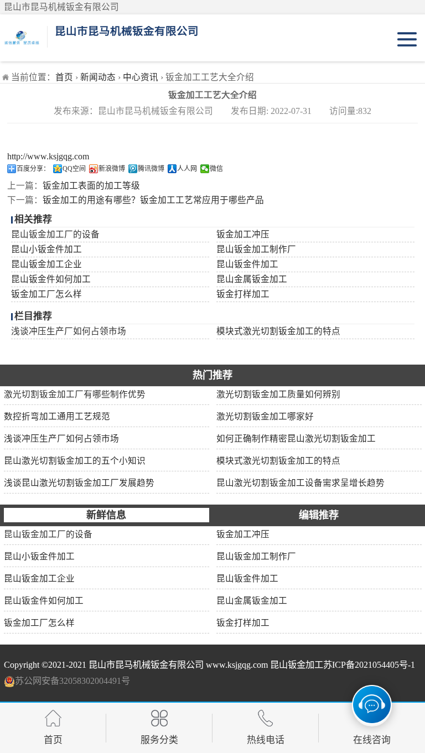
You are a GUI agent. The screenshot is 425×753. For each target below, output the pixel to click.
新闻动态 (98, 77)
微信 (216, 169)
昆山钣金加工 (296, 665)
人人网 (187, 169)
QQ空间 (74, 169)
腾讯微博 (151, 169)
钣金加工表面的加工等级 (91, 185)
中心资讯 (140, 77)
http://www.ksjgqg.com (48, 156)
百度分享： (33, 169)
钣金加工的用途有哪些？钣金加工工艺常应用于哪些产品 (153, 200)
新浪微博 (112, 169)
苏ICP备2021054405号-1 (369, 665)
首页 (64, 77)
